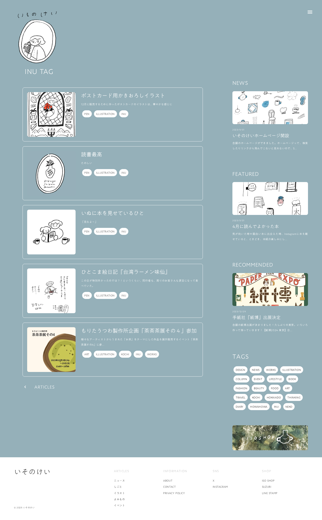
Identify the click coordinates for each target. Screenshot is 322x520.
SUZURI (266, 486)
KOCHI (125, 354)
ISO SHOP (268, 480)
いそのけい (32, 471)
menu (310, 12)
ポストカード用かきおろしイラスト (123, 96)
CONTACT (169, 486)
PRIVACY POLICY (174, 493)
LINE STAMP (270, 493)
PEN (87, 113)
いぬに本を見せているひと (112, 213)
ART (86, 354)
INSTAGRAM (220, 486)
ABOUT (167, 480)
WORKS (152, 354)
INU (123, 113)
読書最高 (91, 154)
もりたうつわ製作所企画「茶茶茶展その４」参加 (139, 331)
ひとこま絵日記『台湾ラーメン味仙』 (125, 272)
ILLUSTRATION (105, 113)
